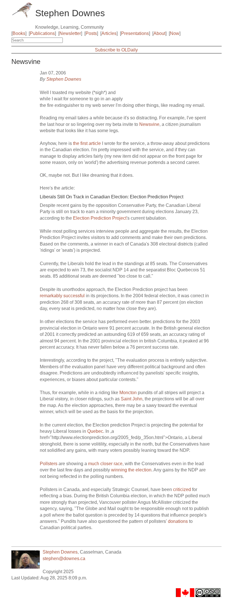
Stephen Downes (63, 79)
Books (19, 33)
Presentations (135, 33)
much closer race (105, 463)
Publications (42, 33)
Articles (108, 33)
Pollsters (48, 463)
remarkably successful (62, 295)
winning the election (131, 469)
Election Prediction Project (99, 218)
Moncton (128, 392)
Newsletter (70, 33)
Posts (91, 33)
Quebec (95, 431)
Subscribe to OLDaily (116, 49)
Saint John (131, 398)
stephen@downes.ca (64, 558)
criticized (182, 489)
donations (178, 521)
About (159, 33)
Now (174, 33)
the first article (87, 143)
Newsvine (149, 124)
